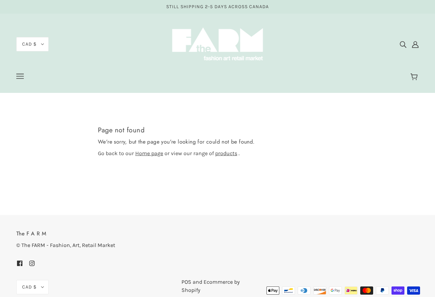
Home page (149, 153)
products (226, 153)
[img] (403, 44)
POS (186, 282)
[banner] (217, 43)
